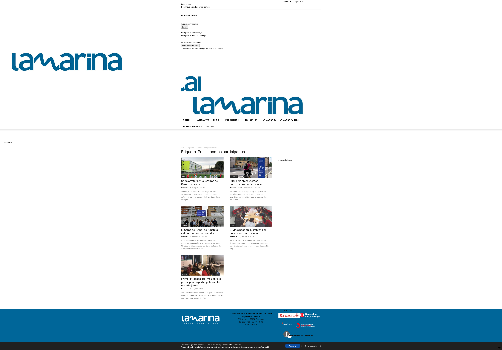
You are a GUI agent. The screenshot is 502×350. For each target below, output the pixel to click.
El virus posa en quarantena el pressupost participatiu (248, 231)
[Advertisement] (60, 137)
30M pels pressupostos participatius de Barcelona (246, 182)
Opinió (216, 120)
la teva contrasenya (189, 24)
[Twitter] (317, 1)
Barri (183, 176)
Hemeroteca (250, 120)
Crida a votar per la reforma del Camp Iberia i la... (200, 182)
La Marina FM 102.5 (289, 120)
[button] (318, 76)
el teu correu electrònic (191, 42)
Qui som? (210, 126)
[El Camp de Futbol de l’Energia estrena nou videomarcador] (202, 216)
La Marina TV (269, 120)
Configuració (311, 346)
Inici (182, 148)
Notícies (187, 120)
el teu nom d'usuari (189, 15)
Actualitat (203, 120)
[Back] (182, 1)
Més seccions (232, 120)
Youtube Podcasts (192, 126)
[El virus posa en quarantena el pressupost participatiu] (251, 216)
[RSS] (315, 1)
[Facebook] (311, 1)
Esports (184, 225)
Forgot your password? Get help (194, 30)
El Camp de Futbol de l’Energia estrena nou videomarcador (199, 231)
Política (233, 225)
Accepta (292, 346)
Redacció (184, 188)
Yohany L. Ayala (236, 188)
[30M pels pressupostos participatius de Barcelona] (251, 167)
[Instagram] (313, 1)
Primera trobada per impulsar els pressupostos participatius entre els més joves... (201, 282)
